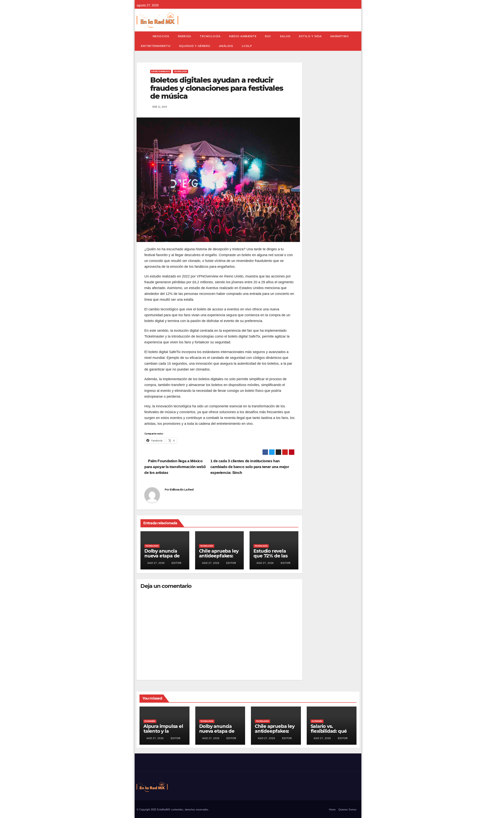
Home (332, 809)
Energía (184, 36)
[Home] (142, 36)
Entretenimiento (156, 46)
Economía (150, 721)
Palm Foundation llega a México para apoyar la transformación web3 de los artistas (175, 467)
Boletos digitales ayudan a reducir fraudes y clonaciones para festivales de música (216, 88)
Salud (285, 36)
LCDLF (247, 46)
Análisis (226, 46)
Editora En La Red (181, 489)
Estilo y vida (310, 36)
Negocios (161, 36)
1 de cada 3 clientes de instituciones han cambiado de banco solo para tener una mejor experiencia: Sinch (249, 467)
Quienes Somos (347, 809)
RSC (268, 36)
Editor (176, 563)
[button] (358, 41)
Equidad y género (194, 46)
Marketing (339, 36)
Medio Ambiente (242, 36)
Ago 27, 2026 (156, 563)
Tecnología (210, 36)
